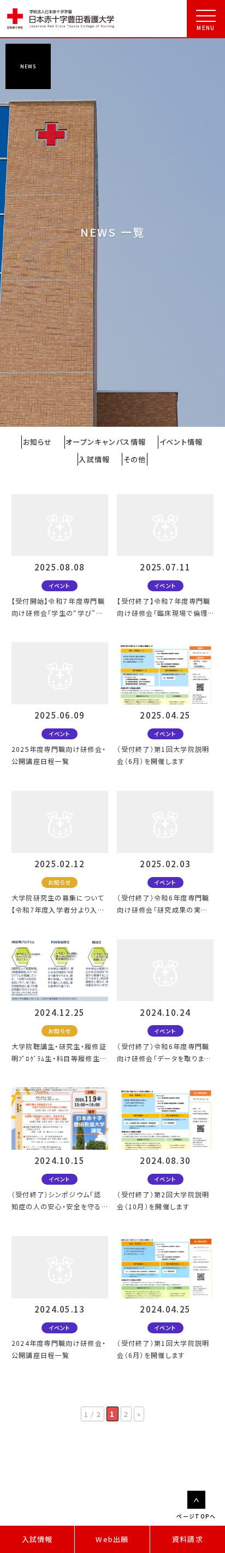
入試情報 (37, 1539)
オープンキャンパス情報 (106, 442)
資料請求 (187, 1539)
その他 (134, 459)
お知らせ (37, 442)
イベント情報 (181, 442)
